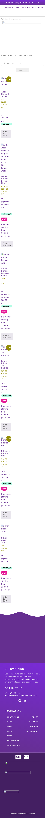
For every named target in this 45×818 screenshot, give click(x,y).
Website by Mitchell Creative (22, 814)
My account (37, 8)
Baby (9, 722)
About (8, 8)
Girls (9, 726)
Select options (7, 244)
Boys (9, 731)
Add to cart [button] (5, 134)
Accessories (13, 740)
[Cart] (22, 13)
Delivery (16, 8)
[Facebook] (20, 700)
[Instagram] (25, 700)
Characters (13, 717)
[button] (22, 39)
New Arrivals (13, 745)
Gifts (9, 736)
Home (3, 55)
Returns (26, 8)
